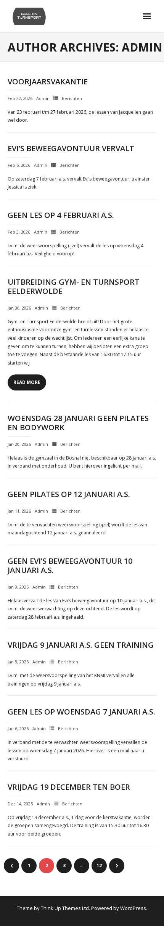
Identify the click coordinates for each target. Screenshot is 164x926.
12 (99, 865)
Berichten (72, 98)
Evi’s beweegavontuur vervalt (71, 148)
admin (43, 98)
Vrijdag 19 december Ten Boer (69, 787)
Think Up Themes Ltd (65, 908)
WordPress (133, 908)
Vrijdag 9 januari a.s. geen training (81, 645)
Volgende (116, 865)
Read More (26, 382)
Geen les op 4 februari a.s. (61, 215)
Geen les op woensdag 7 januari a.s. (81, 712)
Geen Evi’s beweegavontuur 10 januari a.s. (70, 565)
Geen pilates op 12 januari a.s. (69, 494)
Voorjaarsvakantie (48, 81)
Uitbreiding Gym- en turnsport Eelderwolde (74, 286)
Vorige (11, 865)
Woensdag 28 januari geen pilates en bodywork (78, 422)
